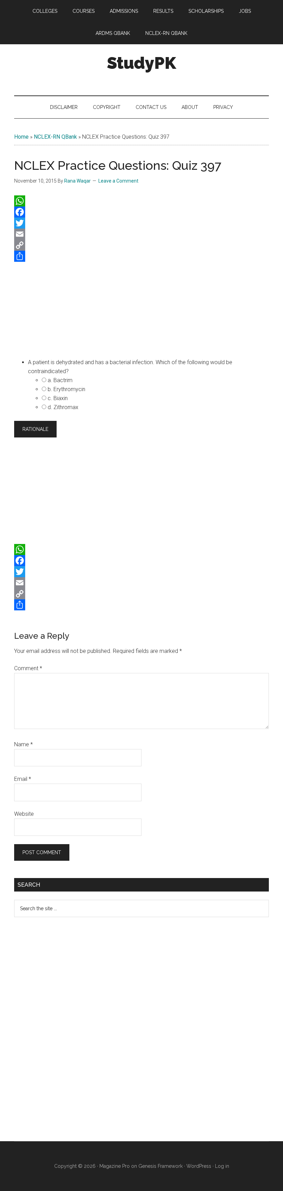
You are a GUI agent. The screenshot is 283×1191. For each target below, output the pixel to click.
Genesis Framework (160, 1166)
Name (23, 744)
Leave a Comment (118, 181)
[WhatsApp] (141, 200)
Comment (28, 668)
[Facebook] (141, 212)
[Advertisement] (141, 308)
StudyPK (141, 63)
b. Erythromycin (66, 389)
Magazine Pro (114, 1166)
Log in (222, 1166)
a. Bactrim (60, 380)
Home (21, 136)
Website (24, 814)
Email (22, 779)
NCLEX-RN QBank (55, 136)
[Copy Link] (141, 245)
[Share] (141, 256)
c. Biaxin (58, 398)
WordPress (198, 1166)
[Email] (141, 234)
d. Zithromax (63, 407)
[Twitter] (141, 223)
